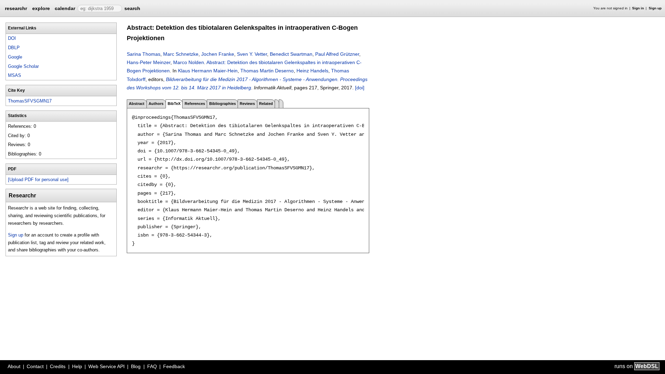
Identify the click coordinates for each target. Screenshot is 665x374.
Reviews (247, 103)
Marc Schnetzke (180, 54)
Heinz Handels (312, 70)
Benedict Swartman (291, 54)
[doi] (359, 87)
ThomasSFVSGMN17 (30, 101)
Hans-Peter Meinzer (148, 62)
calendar (65, 8)
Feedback (174, 366)
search (132, 8)
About (14, 366)
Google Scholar (23, 66)
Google (15, 57)
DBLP (14, 47)
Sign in (638, 8)
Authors (156, 103)
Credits (57, 366)
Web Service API (106, 366)
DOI (12, 38)
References (195, 103)
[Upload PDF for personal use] (38, 179)
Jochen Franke (217, 54)
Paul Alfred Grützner (337, 54)
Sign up (655, 8)
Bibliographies (222, 103)
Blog (136, 366)
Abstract (136, 103)
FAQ (152, 366)
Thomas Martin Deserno (267, 70)
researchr (16, 8)
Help (77, 366)
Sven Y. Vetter (252, 54)
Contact (35, 366)
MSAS (14, 75)
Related (266, 103)
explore (41, 8)
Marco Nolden (188, 62)
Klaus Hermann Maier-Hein (208, 70)
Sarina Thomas (143, 54)
